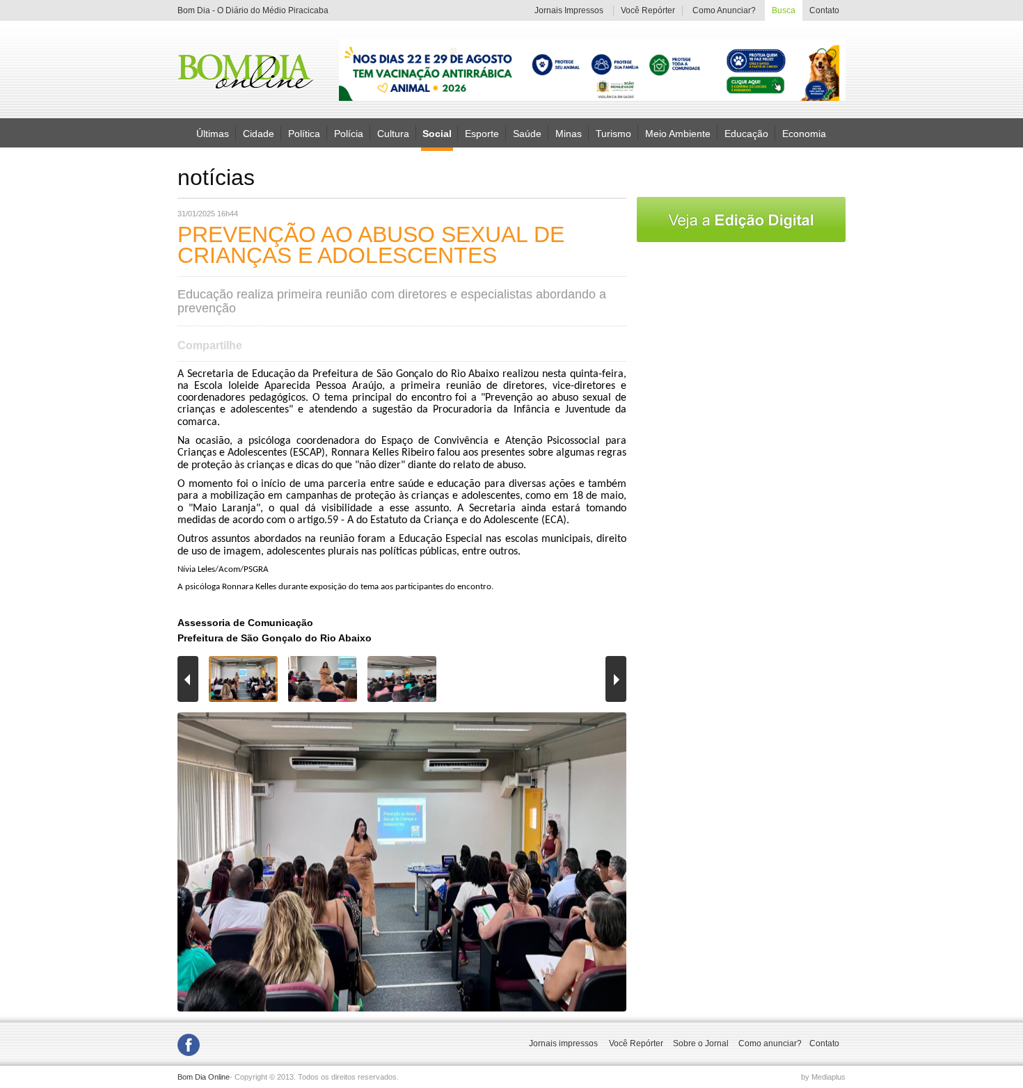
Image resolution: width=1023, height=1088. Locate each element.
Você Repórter (648, 10)
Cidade (258, 133)
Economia (804, 133)
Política (304, 133)
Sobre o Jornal (701, 1043)
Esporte (482, 133)
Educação (746, 133)
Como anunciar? (770, 1043)
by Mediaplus (823, 1077)
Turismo (613, 133)
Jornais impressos (563, 1043)
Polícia (348, 133)
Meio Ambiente (678, 133)
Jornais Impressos (568, 10)
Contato (824, 10)
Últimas (212, 133)
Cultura (393, 133)
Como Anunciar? (724, 10)
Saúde (527, 133)
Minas (568, 133)
